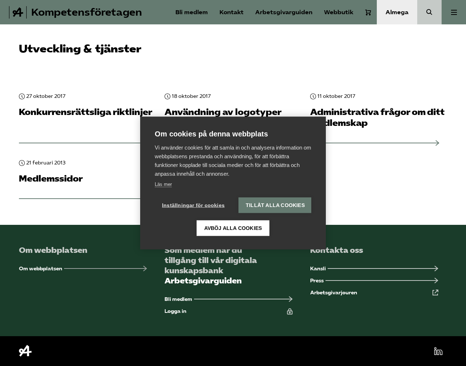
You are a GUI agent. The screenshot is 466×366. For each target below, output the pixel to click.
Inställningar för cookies (193, 205)
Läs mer (163, 184)
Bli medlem (191, 12)
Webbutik (339, 12)
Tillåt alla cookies (275, 205)
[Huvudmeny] (454, 12)
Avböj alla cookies (233, 228)
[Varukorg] (368, 12)
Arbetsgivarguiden (283, 12)
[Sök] (429, 12)
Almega (397, 12)
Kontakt (232, 12)
